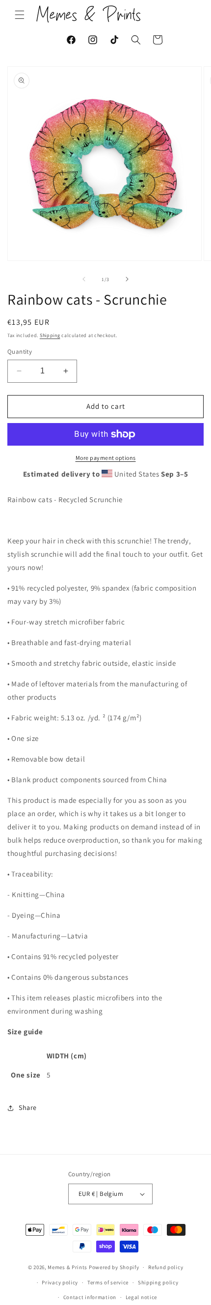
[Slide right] (127, 279)
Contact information (89, 1297)
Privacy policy (60, 1282)
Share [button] (28, 1107)
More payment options (106, 457)
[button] (19, 15)
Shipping (50, 335)
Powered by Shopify (114, 1267)
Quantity (19, 351)
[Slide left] (84, 279)
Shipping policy (158, 1282)
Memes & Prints (67, 1267)
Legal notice (141, 1297)
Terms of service (108, 1282)
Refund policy (165, 1267)
